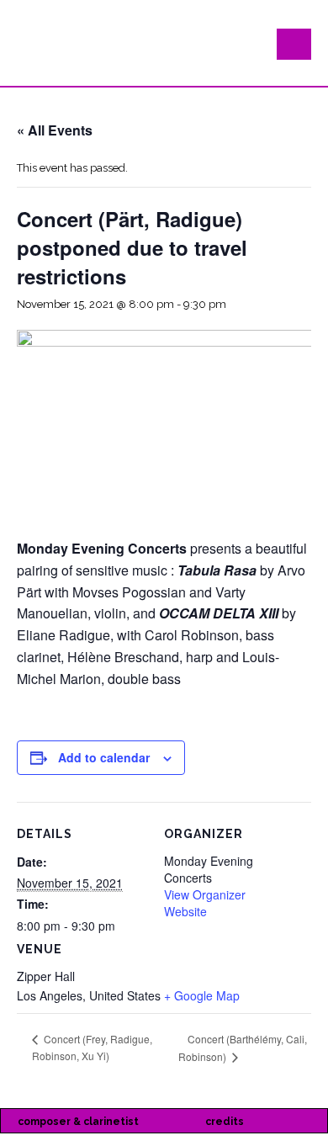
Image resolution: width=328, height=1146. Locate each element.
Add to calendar (104, 757)
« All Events (55, 130)
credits (224, 1121)
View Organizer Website (205, 903)
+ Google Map (202, 995)
